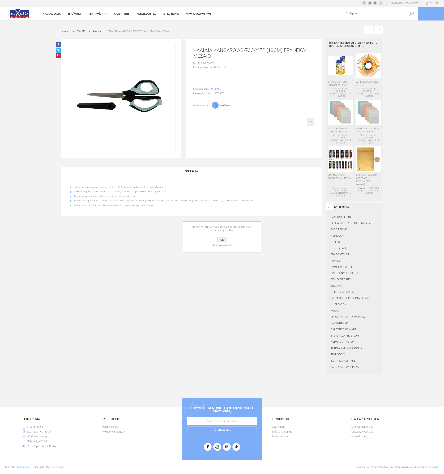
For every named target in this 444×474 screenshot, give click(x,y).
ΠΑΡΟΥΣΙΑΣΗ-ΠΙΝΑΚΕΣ (343, 329)
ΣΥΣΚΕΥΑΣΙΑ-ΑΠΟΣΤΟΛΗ (345, 335)
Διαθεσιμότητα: (201, 105)
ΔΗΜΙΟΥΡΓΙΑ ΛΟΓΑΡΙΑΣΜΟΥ (405, 3)
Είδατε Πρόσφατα (282, 431)
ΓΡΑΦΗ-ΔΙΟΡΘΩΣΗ (341, 267)
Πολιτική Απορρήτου (113, 431)
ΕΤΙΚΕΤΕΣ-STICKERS (342, 292)
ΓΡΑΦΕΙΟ (336, 260)
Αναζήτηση (278, 426)
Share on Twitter (58, 50)
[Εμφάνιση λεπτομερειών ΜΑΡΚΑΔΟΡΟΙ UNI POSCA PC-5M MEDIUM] (340, 171)
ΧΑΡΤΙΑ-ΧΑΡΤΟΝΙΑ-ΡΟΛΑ (345, 367)
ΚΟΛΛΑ (335, 310)
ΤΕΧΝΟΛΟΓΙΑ (338, 354)
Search (411, 13)
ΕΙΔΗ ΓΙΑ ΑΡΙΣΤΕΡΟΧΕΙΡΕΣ (345, 273)
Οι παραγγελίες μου (362, 431)
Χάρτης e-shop (110, 426)
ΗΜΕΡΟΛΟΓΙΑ (338, 304)
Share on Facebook (58, 44)
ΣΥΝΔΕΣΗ (435, 3)
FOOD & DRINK (339, 229)
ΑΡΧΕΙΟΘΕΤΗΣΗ (340, 254)
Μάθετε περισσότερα (222, 245)
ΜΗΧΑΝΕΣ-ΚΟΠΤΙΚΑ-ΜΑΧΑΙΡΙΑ (348, 317)
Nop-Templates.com (55, 467)
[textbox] (373, 13)
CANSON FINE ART (341, 217)
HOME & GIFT (338, 235)
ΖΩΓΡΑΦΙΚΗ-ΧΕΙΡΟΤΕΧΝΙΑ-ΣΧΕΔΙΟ (350, 298)
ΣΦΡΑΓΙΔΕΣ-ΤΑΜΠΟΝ (343, 342)
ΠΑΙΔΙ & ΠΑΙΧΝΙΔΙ (340, 323)
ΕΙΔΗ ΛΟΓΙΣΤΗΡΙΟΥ (341, 279)
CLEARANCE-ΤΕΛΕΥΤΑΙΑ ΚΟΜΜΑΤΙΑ (351, 223)
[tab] (191, 171)
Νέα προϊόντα (280, 436)
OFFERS (335, 242)
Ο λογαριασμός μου (362, 426)
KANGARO (216, 89)
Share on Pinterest (58, 55)
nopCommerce (22, 467)
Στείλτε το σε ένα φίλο (310, 122)
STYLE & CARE (339, 248)
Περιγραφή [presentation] (191, 171)
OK (222, 239)
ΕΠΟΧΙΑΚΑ (336, 285)
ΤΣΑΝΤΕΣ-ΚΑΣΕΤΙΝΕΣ (343, 360)
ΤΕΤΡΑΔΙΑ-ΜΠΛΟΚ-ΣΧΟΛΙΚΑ (346, 348)
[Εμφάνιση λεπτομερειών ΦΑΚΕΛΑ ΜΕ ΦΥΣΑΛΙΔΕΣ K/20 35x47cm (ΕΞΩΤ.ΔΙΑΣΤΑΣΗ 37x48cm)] (368, 170)
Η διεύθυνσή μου (360, 436)
